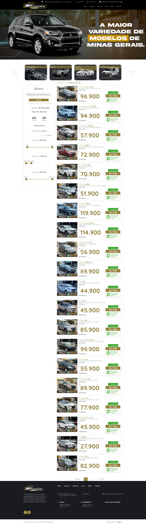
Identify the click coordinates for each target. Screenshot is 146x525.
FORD (82, 281)
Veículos (92, 6)
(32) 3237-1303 (79, 1)
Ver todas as (45, 135)
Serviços (99, 6)
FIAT (83, 437)
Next (132, 73)
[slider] (27, 148)
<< (81, 479)
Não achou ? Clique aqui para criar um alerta (40, 103)
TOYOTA (85, 262)
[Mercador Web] (119, 522)
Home (85, 6)
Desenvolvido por (111, 522)
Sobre (112, 6)
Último (102, 479)
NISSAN (84, 145)
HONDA (83, 320)
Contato (118, 6)
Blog (106, 6)
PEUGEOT (84, 398)
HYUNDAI (84, 184)
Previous (14, 73)
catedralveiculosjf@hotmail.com (111, 1)
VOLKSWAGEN (86, 87)
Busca (40, 107)
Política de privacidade (112, 502)
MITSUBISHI (84, 165)
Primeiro (77, 479)
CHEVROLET (86, 126)
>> (98, 479)
